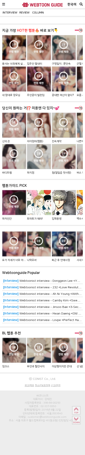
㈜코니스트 (42, 395)
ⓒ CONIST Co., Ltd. (42, 378)
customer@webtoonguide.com (47, 416)
